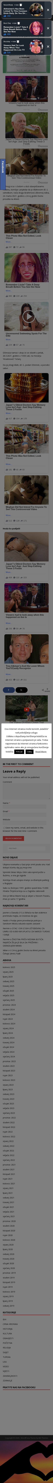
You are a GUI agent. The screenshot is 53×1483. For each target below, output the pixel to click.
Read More (40, 751)
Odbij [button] (29, 751)
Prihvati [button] (19, 751)
